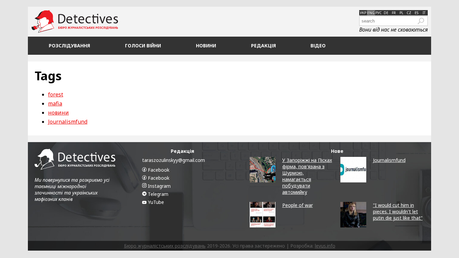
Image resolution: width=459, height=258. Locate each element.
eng (371, 12)
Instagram (159, 186)
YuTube (155, 202)
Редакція (263, 45)
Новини (206, 45)
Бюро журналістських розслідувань (165, 246)
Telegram (157, 194)
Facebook (158, 170)
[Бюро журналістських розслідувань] (74, 21)
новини (58, 112)
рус (378, 12)
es (416, 12)
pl (401, 12)
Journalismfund (67, 121)
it (424, 12)
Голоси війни (143, 45)
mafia (55, 103)
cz (409, 12)
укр (363, 12)
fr (394, 12)
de (386, 12)
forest (55, 94)
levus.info (325, 246)
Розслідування (69, 45)
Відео (318, 45)
